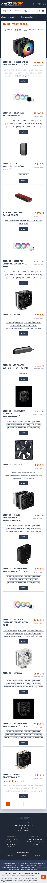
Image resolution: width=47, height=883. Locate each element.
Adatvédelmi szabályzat (11, 842)
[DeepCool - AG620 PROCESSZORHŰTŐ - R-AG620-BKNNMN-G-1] (23, 500)
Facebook (10, 856)
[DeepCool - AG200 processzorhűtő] (24, 760)
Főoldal (3, 17)
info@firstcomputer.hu (25, 828)
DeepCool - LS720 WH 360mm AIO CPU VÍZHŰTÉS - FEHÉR (15, 622)
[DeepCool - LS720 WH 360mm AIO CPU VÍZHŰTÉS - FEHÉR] (24, 605)
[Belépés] (43, 4)
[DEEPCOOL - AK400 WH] (23, 658)
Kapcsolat (35, 847)
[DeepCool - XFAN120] (24, 450)
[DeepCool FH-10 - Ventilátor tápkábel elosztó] (24, 149)
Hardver (13, 17)
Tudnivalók (11, 847)
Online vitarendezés (11, 844)
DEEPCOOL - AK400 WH (13, 673)
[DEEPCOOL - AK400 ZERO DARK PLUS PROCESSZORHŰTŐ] (24, 396)
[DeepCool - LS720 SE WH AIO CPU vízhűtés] (24, 98)
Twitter (23, 856)
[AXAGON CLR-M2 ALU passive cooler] (23, 197)
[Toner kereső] (26, 11)
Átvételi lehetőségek (35, 839)
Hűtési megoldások (26, 17)
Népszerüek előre (34, 30)
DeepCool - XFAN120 (12, 464)
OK (43, 877)
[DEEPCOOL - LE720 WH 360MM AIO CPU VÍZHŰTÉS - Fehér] (24, 246)
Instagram (37, 856)
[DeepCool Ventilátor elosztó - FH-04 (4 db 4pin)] (24, 350)
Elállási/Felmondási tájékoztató (35, 842)
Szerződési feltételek (11, 839)
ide (38, 881)
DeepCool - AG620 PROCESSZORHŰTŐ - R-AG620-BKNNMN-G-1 (13, 518)
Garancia (35, 844)
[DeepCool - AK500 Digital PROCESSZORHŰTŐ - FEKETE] (23, 709)
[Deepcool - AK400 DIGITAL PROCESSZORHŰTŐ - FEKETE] (23, 554)
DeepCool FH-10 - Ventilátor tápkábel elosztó (13, 166)
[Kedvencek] (38, 4)
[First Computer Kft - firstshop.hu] (13, 4)
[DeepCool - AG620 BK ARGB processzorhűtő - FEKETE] (23, 47)
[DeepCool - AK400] (23, 300)
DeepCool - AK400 (11, 314)
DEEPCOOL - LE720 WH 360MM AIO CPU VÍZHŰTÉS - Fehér (15, 264)
